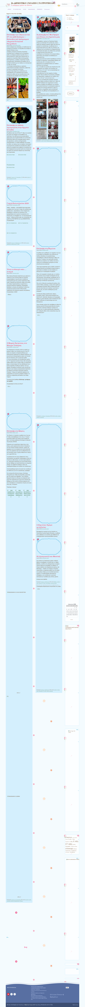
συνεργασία (67, 852)
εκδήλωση (9, 244)
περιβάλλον (73, 850)
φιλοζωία (51, 691)
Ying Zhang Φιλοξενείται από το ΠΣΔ (44, 1004)
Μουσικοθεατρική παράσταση (36, 995)
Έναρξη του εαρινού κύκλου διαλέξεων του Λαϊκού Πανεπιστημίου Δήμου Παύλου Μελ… (39, 998)
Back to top (75, 1004)
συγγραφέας (48, 583)
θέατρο (75, 848)
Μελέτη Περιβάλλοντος (15, 901)
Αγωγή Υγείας (74, 837)
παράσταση (68, 850)
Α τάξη (66, 839)
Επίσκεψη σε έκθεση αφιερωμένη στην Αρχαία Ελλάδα (18, 127)
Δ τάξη (27, 98)
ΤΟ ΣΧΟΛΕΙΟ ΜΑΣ (17, 9)
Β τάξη (69, 839)
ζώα (37, 691)
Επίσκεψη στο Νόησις (16, 431)
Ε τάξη (54, 141)
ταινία (48, 691)
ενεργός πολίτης (74, 846)
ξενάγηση (42, 417)
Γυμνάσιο (67, 841)
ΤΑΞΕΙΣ (24, 9)
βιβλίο (55, 581)
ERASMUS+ (39, 9)
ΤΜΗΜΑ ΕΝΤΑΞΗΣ (56, 139)
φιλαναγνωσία (54, 583)
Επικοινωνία (46, 9)
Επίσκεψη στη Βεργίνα (46, 249)
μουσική (40, 583)
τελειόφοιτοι (72, 852)
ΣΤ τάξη (57, 141)
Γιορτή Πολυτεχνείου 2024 (18, 203)
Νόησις (21, 901)
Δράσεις (47, 139)
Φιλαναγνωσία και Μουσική (48, 556)
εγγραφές (67, 846)
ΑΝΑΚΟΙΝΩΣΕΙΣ (31, 9)
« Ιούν (71, 619)
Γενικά (12, 98)
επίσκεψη (11, 178)
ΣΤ (20, 98)
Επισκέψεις (17, 98)
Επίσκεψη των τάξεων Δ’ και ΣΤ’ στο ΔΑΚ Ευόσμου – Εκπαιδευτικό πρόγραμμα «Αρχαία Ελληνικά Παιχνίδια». (18, 39)
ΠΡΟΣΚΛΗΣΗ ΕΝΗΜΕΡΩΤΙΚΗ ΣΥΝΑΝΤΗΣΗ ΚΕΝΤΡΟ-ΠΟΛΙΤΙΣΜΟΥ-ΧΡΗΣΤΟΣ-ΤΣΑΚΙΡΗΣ (38, 988)
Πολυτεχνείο (13, 244)
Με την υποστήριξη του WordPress (15, 1004)
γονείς (74, 844)
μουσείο (38, 417)
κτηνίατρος (41, 691)
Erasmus (68, 837)
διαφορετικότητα (50, 141)
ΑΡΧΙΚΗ (9, 9)
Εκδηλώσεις (17, 243)
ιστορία (59, 416)
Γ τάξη (42, 141)
